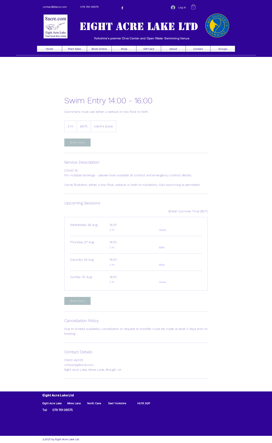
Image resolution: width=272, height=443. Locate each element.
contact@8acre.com (55, 6)
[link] (77, 142)
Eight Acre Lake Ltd (139, 26)
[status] (188, 211)
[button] (193, 6)
